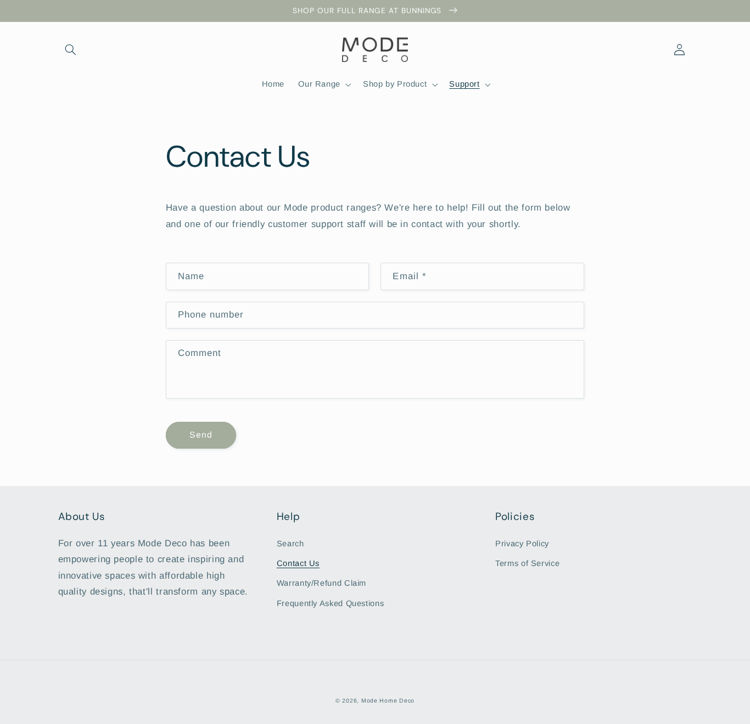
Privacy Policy (522, 543)
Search (290, 543)
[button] (70, 49)
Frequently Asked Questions (330, 603)
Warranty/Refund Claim (321, 583)
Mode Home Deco (388, 700)
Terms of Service (527, 563)
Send (200, 434)
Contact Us (298, 563)
